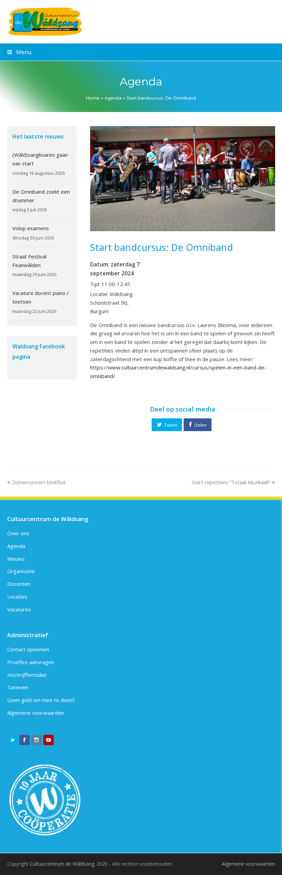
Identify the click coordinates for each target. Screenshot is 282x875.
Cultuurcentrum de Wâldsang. (62, 864)
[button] (167, 424)
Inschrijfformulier (27, 674)
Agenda (113, 98)
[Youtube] (48, 740)
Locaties (17, 596)
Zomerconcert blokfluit (39, 482)
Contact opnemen (28, 649)
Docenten (18, 583)
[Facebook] (24, 740)
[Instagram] (36, 740)
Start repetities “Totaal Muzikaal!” (231, 482)
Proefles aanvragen (30, 662)
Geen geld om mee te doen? (41, 699)
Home (92, 98)
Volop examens (30, 228)
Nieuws (16, 558)
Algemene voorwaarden (35, 712)
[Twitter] (12, 740)
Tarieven (17, 687)
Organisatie (21, 571)
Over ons (18, 533)
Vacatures (19, 609)
